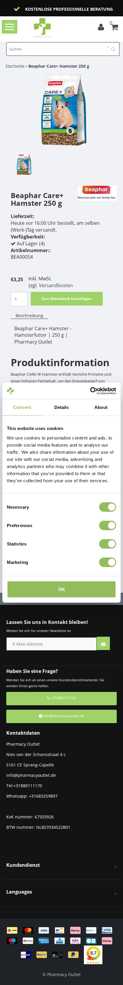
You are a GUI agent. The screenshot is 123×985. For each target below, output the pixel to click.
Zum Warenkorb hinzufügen (66, 298)
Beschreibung (29, 315)
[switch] (107, 525)
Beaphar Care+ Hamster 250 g (58, 66)
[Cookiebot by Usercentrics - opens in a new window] (90, 391)
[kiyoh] (93, 954)
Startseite (14, 66)
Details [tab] (61, 407)
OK (61, 589)
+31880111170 (63, 698)
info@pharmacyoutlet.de (63, 715)
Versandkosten (56, 285)
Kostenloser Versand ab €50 (78, 9)
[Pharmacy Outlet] (51, 27)
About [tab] (100, 407)
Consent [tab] (22, 407)
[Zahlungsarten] (61, 942)
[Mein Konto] (102, 28)
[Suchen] (115, 47)
